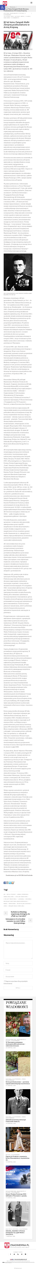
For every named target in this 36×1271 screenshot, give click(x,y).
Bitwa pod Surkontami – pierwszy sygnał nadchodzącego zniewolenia (18, 1083)
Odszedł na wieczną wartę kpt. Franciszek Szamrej (16, 1120)
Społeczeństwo (11, 1039)
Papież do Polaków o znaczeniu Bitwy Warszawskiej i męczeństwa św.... (17, 1158)
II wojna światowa (21, 896)
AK (4, 894)
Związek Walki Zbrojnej (16, 906)
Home (6, 7)
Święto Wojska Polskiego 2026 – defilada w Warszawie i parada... (16, 1195)
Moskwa (28, 899)
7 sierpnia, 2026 (10, 1236)
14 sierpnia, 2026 (11, 1123)
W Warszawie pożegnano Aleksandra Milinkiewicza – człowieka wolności (15, 1044)
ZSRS (5, 906)
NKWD (5, 903)
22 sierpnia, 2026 (11, 1047)
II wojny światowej (10, 899)
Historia (12, 7)
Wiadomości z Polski (17, 13)
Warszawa (12, 903)
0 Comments (15, 18)
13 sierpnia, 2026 (11, 1162)
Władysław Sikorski (24, 903)
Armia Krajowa (9, 896)
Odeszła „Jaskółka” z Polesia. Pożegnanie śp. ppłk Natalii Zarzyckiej (15, 1232)
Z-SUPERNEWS (15, 1040)
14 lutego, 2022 (8, 16)
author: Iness (19, 16)
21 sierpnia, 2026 (11, 1085)
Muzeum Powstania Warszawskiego (15, 901)
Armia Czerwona (22, 894)
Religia (8, 1154)
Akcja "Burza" (11, 894)
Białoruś (9, 1229)
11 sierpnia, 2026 (11, 1197)
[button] (2, 7)
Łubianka (21, 899)
